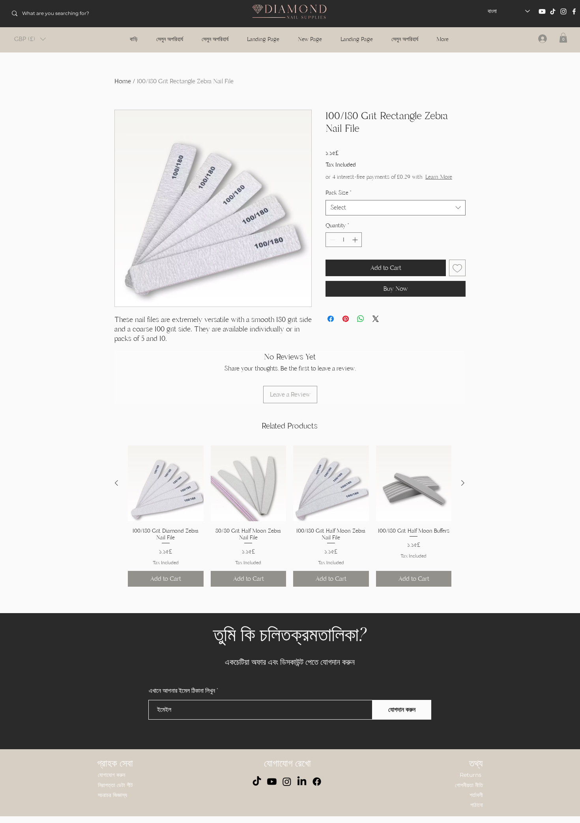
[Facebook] (574, 11)
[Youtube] (542, 11)
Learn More (438, 177)
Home (122, 81)
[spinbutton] (344, 240)
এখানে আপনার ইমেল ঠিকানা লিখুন (182, 691)
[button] (30, 39)
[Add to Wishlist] (457, 268)
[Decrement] (332, 240)
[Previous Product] (116, 483)
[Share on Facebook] (330, 319)
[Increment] (356, 240)
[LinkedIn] (301, 781)
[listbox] (30, 39)
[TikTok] (553, 11)
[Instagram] (563, 11)
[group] (290, 516)
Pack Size (338, 192)
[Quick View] (166, 483)
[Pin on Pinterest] (345, 319)
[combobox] (396, 207)
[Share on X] (375, 319)
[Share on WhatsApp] (360, 319)
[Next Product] (463, 483)
